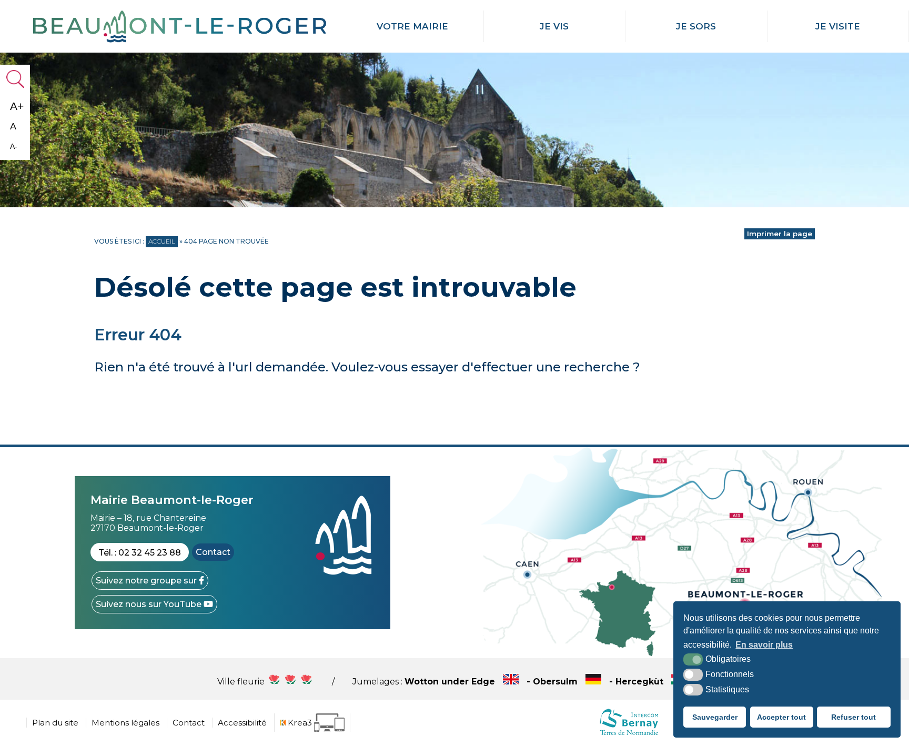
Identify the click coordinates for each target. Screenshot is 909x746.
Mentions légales (125, 723)
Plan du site (55, 723)
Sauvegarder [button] (715, 717)
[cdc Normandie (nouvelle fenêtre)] (628, 734)
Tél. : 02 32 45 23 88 (139, 553)
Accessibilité (242, 723)
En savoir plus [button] (764, 644)
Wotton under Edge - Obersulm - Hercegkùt (535, 682)
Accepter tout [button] (781, 717)
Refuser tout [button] (853, 717)
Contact (213, 552)
